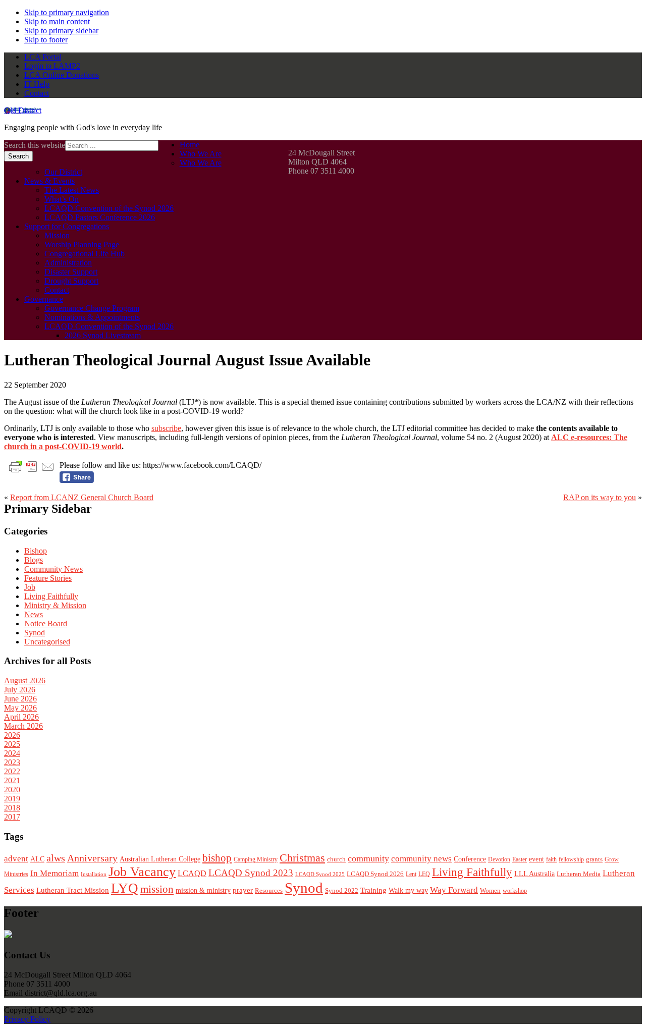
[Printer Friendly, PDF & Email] (32, 466)
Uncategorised (47, 641)
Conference (470, 859)
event (536, 859)
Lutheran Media (579, 874)
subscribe (166, 428)
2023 (12, 762)
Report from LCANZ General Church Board (81, 497)
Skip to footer (46, 39)
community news (421, 858)
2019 (12, 798)
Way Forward (454, 890)
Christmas (302, 857)
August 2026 (24, 680)
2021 (12, 780)
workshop (515, 890)
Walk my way (408, 890)
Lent (411, 874)
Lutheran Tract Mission (72, 890)
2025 (12, 744)
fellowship (571, 859)
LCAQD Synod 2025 (320, 874)
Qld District (22, 110)
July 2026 (19, 689)
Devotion (499, 859)
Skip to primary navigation (66, 12)
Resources (269, 890)
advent (16, 858)
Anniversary (92, 858)
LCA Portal (42, 56)
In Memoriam (54, 873)
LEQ (424, 874)
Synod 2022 (341, 890)
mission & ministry (203, 890)
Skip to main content (57, 21)
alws (55, 857)
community (368, 858)
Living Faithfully (51, 596)
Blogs (33, 560)
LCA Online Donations (61, 75)
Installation (93, 874)
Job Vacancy (142, 871)
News (33, 614)
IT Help (36, 84)
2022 (12, 771)
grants (594, 859)
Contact (36, 93)
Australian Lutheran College (160, 859)
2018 (12, 807)
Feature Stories (48, 578)
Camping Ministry (256, 859)
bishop (217, 858)
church (336, 859)
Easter (519, 859)
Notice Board (45, 623)
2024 (12, 753)
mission (157, 889)
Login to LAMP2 (52, 66)
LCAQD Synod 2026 (375, 874)
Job (29, 587)
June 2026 (20, 698)
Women (490, 890)
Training (373, 890)
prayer (243, 890)
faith (551, 859)
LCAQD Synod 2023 (250, 872)
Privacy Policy (27, 1019)
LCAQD (192, 873)
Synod (34, 632)
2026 (12, 735)
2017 (12, 816)
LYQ (124, 888)
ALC (37, 859)
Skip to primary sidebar (61, 30)
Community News (53, 569)
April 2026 (21, 717)
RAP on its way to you (599, 497)
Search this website (34, 145)
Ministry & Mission (55, 605)
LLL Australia (534, 874)
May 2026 (20, 707)
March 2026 (23, 726)
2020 (12, 789)
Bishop (35, 551)
